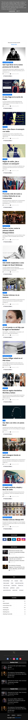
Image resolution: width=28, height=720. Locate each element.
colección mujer (6, 585)
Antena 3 (5, 191)
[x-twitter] (9, 539)
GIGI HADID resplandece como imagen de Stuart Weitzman (13, 264)
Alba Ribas (5, 452)
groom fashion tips (7, 590)
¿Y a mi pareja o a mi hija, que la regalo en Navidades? (13, 328)
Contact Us (19, 715)
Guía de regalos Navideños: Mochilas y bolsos (12, 392)
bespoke (16, 580)
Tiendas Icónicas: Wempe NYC (13, 520)
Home (8, 715)
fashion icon (20, 585)
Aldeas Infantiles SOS (7, 485)
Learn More (12, 11)
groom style (15, 590)
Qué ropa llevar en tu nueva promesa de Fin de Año (13, 66)
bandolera (5, 388)
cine (4, 420)
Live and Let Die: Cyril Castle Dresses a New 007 (17, 666)
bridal (12, 583)
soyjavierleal (6, 73)
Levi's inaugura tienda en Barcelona (12, 456)
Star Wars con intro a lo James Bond (13, 424)
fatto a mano (5, 587)
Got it (18, 11)
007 (12, 580)
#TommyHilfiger (6, 580)
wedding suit (14, 609)
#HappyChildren (6, 226)
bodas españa (6, 583)
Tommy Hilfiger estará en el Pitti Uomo (12, 359)
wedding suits (14, 611)
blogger (4, 325)
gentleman (12, 587)
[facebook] (5, 539)
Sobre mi (13, 715)
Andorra (4, 292)
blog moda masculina (7, 94)
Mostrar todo (14, 44)
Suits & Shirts (18, 717)
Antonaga (5, 126)
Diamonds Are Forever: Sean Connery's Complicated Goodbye (16, 551)
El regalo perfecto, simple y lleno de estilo (12, 488)
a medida (5, 159)
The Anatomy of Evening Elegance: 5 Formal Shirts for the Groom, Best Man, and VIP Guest (17, 567)
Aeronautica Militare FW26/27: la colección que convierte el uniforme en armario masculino (16, 559)
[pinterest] (19, 539)
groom (18, 587)
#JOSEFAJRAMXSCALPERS (7, 62)
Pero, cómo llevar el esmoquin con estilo (13, 130)
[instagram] (23, 539)
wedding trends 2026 (14, 614)
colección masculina (19, 583)
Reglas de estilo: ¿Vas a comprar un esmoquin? (11, 163)
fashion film (14, 585)
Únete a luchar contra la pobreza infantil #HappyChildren (11, 230)
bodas (21, 580)
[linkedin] (14, 539)
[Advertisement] (14, 23)
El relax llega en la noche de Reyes (13, 98)
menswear (21, 590)
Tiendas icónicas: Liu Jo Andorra (11, 296)
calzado (4, 260)
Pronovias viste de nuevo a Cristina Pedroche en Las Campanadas (12, 196)
